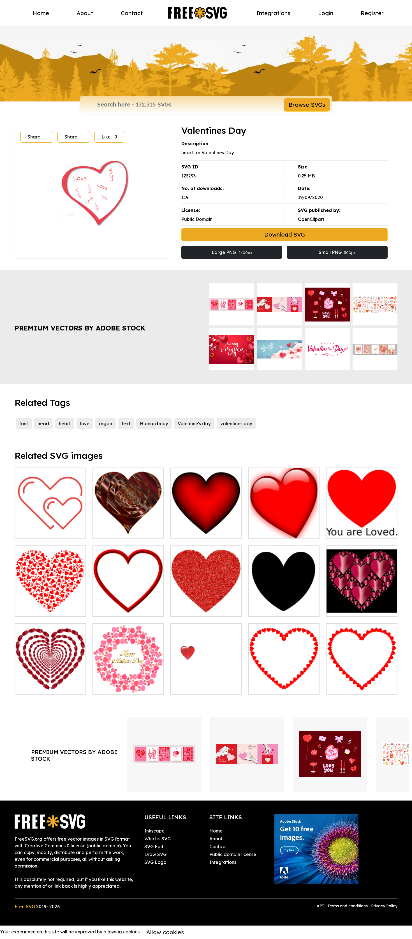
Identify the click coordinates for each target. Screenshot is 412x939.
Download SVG (284, 234)
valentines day (236, 423)
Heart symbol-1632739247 (360, 531)
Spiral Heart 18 (115, 531)
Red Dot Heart (193, 609)
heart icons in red (39, 531)
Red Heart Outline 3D (122, 609)
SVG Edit (153, 846)
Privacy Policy (384, 905)
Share (33, 137)
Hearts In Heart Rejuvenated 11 (362, 605)
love (84, 423)
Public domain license (232, 854)
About (85, 13)
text (126, 423)
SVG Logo (155, 862)
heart (43, 423)
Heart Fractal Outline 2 (357, 687)
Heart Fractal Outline (277, 687)
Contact (132, 13)
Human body (154, 423)
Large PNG (232, 252)
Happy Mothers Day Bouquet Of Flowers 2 (128, 683)
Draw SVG (155, 854)
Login (325, 13)
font (23, 423)
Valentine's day (194, 423)
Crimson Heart (192, 531)
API (321, 905)
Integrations (273, 13)
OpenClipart (311, 219)
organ (105, 423)
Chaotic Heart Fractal (45, 609)
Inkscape (154, 831)
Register (372, 13)
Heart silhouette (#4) (277, 609)
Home (41, 13)
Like (109, 137)
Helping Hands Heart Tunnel (50, 683)
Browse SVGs (307, 104)
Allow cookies (165, 932)
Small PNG (337, 252)
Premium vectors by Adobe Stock (80, 328)
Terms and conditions (347, 905)
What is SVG (157, 838)
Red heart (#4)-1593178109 (284, 527)
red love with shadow (200, 687)
